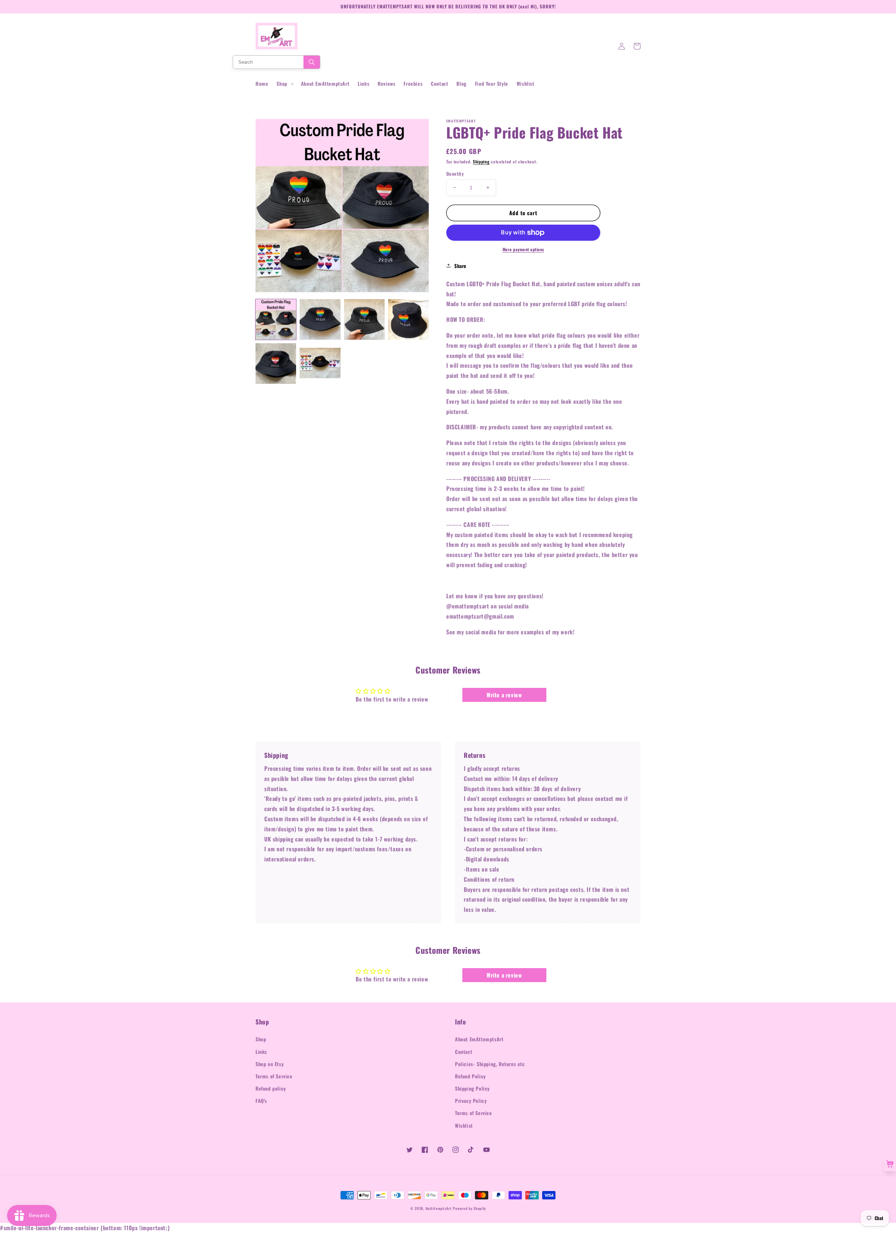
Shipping (481, 161)
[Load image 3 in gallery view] (364, 319)
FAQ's (261, 1100)
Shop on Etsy (269, 1064)
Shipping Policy (472, 1088)
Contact (463, 1051)
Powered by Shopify (469, 1208)
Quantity (455, 173)
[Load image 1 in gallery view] (275, 319)
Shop (260, 1039)
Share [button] (460, 265)
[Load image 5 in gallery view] (275, 363)
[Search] (311, 62)
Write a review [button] (504, 695)
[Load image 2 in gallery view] (320, 319)
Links (261, 1051)
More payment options (523, 249)
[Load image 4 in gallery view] (408, 319)
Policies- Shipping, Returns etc (490, 1064)
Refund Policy (470, 1076)
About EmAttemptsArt (479, 1039)
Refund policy (270, 1088)
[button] (284, 83)
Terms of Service (274, 1076)
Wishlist (464, 1125)
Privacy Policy (470, 1100)
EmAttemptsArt (439, 1208)
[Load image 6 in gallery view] (320, 363)
